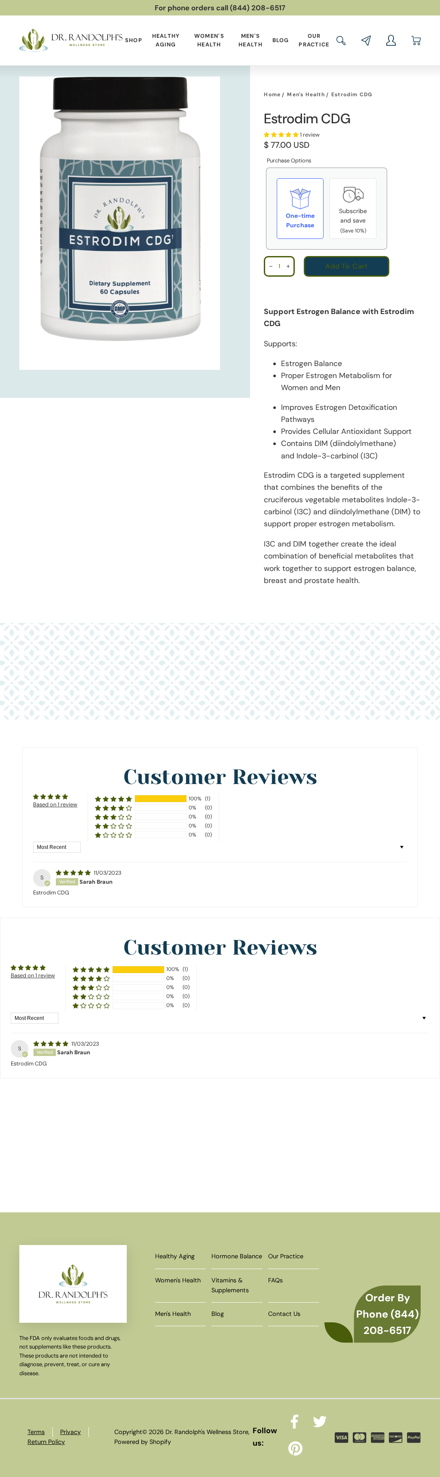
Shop (133, 40)
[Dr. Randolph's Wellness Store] (70, 40)
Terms (36, 1432)
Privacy (70, 1432)
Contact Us (284, 1314)
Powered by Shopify (142, 1442)
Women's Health (209, 40)
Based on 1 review (55, 804)
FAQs (275, 1280)
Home (272, 94)
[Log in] (391, 40)
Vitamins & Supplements (230, 1285)
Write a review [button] (372, 801)
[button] (341, 40)
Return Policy (46, 1442)
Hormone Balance (236, 1256)
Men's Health (250, 40)
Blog (280, 40)
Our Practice (314, 40)
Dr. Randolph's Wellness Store (206, 1432)
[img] (74, 872)
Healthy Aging (166, 40)
